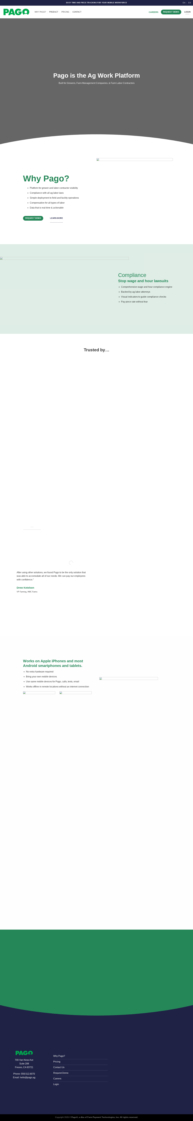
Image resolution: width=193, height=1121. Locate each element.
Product (53, 12)
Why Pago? (40, 12)
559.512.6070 (28, 1074)
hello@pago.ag (27, 1077)
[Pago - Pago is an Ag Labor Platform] (16, 11)
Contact (76, 12)
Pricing (65, 12)
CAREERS (153, 12)
